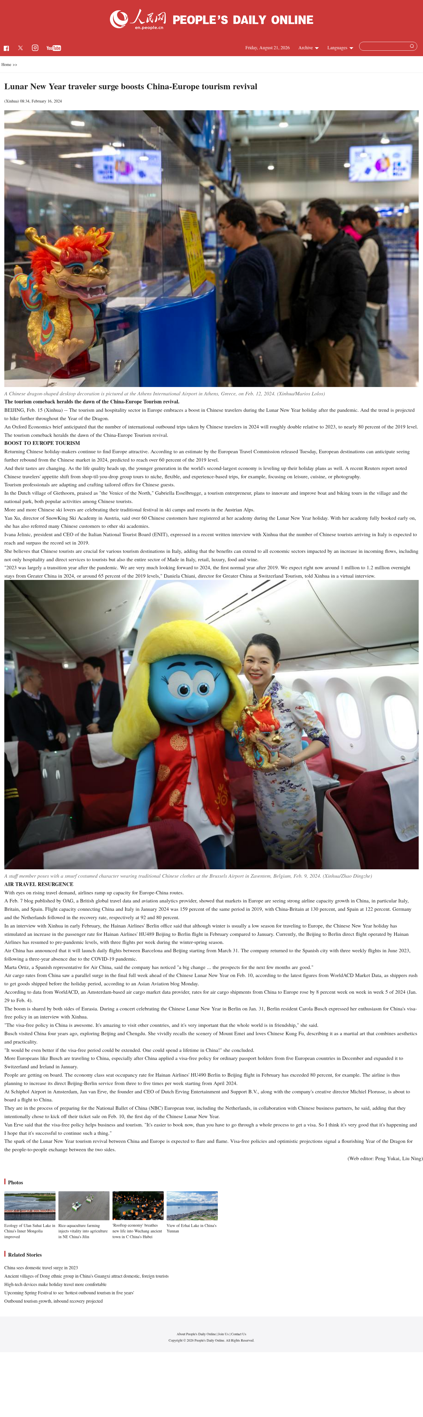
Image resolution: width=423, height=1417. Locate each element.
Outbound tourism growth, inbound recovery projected (53, 1301)
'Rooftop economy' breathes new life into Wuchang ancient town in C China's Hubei (137, 1230)
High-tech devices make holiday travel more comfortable (55, 1284)
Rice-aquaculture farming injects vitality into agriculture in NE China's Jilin (83, 1231)
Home (6, 64)
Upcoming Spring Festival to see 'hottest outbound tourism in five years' (69, 1292)
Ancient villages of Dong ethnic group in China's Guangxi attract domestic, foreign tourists (86, 1276)
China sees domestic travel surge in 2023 (41, 1267)
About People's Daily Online (196, 1333)
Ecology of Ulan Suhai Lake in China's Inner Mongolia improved (29, 1231)
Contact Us (238, 1333)
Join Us (224, 1333)
